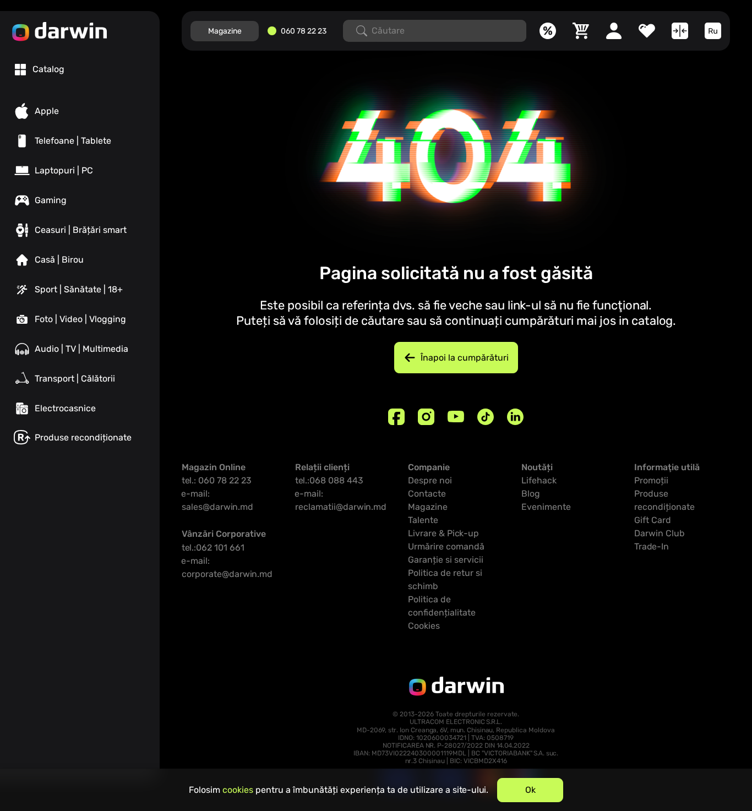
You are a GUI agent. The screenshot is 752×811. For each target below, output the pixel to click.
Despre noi (430, 480)
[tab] (39, 69)
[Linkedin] (515, 417)
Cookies (424, 626)
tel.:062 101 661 (213, 547)
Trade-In (651, 546)
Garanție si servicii (445, 559)
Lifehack (539, 480)
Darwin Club (659, 533)
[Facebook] (396, 417)
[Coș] (581, 31)
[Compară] (680, 31)
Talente (423, 520)
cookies (237, 790)
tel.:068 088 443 (329, 480)
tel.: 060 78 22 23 (217, 480)
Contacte (427, 493)
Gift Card (652, 520)
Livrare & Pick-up (443, 533)
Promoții (651, 480)
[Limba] (713, 31)
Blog (530, 493)
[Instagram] (426, 417)
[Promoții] (548, 31)
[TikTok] (485, 417)
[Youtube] (456, 416)
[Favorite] (647, 31)
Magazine (225, 31)
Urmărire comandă (446, 546)
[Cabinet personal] (614, 31)
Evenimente (546, 507)
